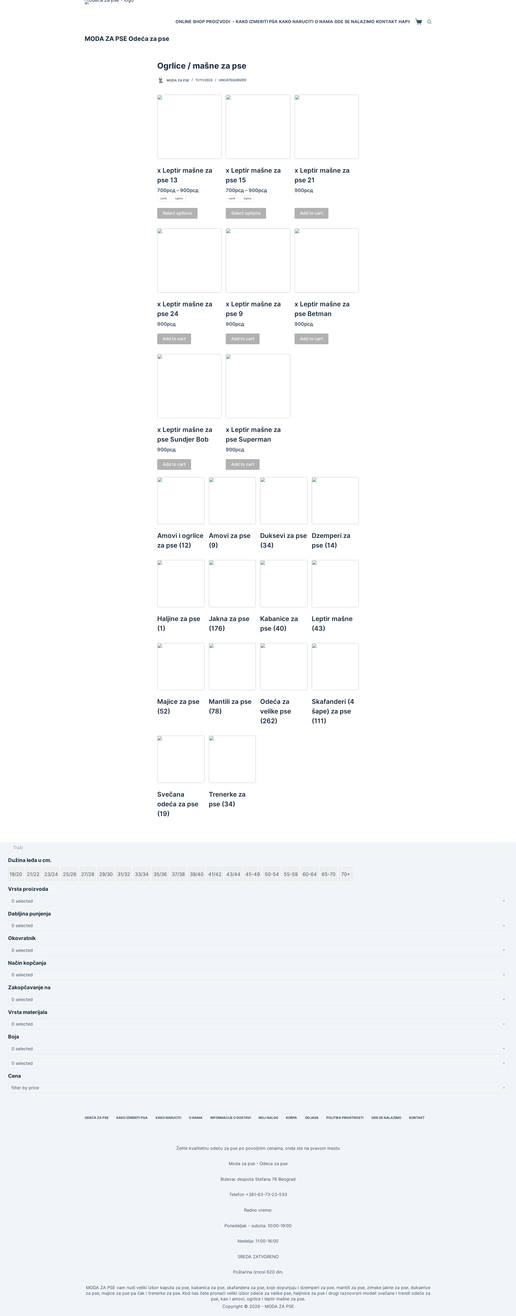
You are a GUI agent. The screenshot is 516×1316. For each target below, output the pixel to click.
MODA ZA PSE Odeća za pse (127, 38)
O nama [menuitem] (324, 21)
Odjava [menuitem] (311, 1118)
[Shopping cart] (418, 21)
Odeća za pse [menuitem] (97, 1118)
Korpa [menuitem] (291, 1118)
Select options (177, 213)
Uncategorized (232, 80)
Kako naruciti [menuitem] (296, 21)
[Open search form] (429, 22)
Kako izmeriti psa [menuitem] (257, 21)
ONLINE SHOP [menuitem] (190, 21)
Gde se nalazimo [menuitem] (354, 21)
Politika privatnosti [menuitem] (344, 1118)
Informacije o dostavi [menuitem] (230, 1118)
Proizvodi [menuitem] (218, 21)
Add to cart (311, 213)
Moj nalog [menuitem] (268, 1118)
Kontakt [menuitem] (386, 21)
